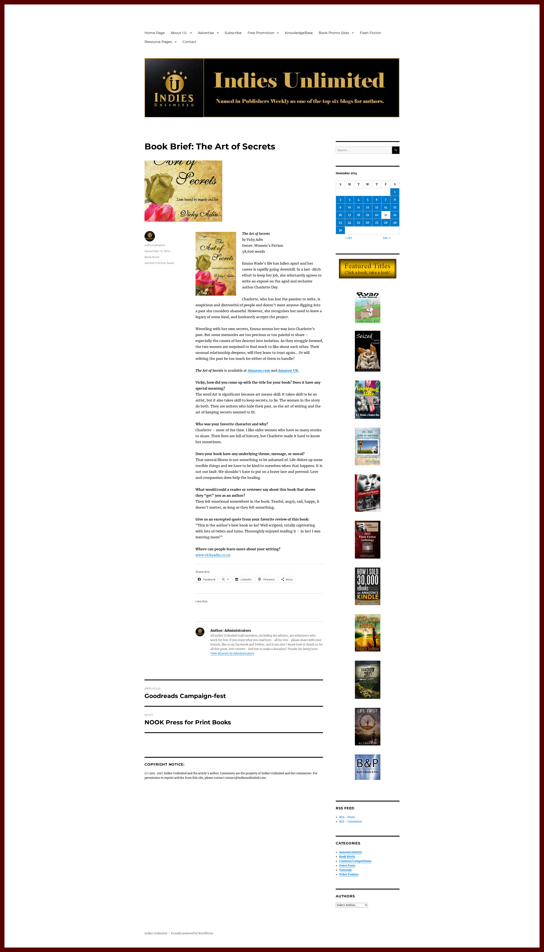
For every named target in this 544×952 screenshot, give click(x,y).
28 (385, 222)
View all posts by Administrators (232, 653)
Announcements (350, 852)
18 (358, 215)
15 (394, 207)
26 (367, 222)
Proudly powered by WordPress (192, 933)
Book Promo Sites (334, 33)
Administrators (154, 245)
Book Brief (151, 257)
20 (376, 215)
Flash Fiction (370, 33)
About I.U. (179, 33)
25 (358, 222)
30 (340, 230)
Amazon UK (287, 370)
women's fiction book (159, 263)
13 (376, 207)
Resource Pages (158, 42)
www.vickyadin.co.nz (213, 555)
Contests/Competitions (355, 861)
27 (376, 222)
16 (340, 215)
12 (367, 207)
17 (349, 215)
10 (349, 207)
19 (367, 215)
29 (395, 222)
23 (340, 222)
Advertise (206, 33)
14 (385, 207)
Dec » (387, 238)
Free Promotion (261, 33)
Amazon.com (259, 370)
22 (395, 215)
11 (358, 207)
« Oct (348, 238)
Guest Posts (347, 865)
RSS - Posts (347, 817)
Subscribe (233, 33)
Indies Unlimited (155, 933)
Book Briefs (347, 856)
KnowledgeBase (299, 33)
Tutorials (345, 870)
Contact (189, 42)
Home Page (154, 33)
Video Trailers (348, 874)
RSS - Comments (350, 821)
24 (349, 222)
